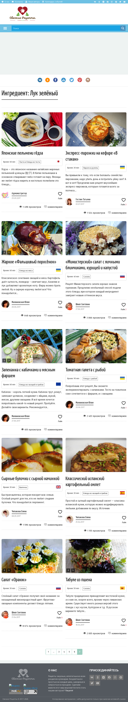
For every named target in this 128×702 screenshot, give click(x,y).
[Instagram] (111, 1)
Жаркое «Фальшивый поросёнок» (29, 262)
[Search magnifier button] (123, 28)
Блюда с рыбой (90, 378)
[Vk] (95, 1)
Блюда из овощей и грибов (32, 384)
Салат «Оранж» (14, 579)
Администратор (19, 193)
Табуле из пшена (79, 579)
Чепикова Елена (19, 511)
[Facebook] (107, 1)
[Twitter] (120, 1)
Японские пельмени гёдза (22, 153)
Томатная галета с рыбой (86, 370)
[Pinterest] (116, 1)
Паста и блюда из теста (30, 162)
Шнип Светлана (83, 304)
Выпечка (23, 487)
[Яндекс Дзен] (103, 1)
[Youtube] (124, 1)
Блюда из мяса (26, 270)
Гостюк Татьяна (83, 199)
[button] (5, 28)
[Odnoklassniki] (99, 1)
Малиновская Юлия (21, 302)
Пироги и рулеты (90, 168)
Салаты (86, 277)
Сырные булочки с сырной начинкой (30, 478)
